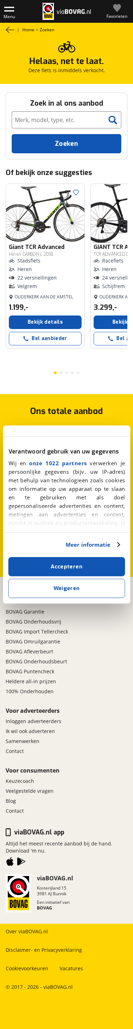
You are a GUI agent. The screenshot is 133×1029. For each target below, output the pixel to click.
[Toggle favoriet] (75, 192)
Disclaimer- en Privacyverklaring (44, 949)
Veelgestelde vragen (30, 790)
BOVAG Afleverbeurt (29, 651)
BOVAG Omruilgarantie (33, 641)
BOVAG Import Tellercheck (37, 631)
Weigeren (67, 588)
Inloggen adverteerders (33, 721)
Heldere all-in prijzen (31, 681)
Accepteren (66, 566)
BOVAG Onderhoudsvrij (33, 621)
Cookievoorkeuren (27, 968)
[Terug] (10, 30)
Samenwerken (22, 741)
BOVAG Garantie (25, 611)
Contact (15, 751)
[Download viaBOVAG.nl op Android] (21, 863)
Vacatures (71, 968)
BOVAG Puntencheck (30, 671)
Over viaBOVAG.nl (27, 931)
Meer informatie (88, 544)
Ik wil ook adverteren (30, 731)
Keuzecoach (20, 781)
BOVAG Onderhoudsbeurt (36, 661)
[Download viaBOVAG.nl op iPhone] (10, 863)
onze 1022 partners (58, 463)
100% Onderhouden (30, 691)
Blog (11, 800)
